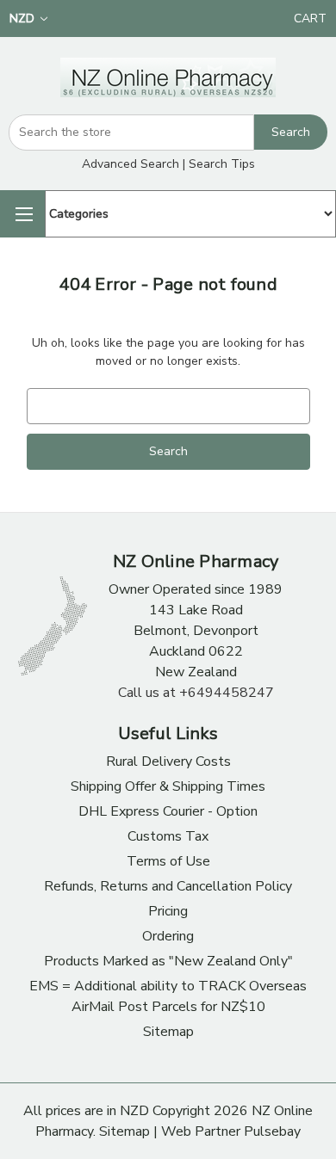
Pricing (168, 911)
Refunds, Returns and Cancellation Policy (168, 886)
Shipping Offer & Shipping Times (168, 786)
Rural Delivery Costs (168, 761)
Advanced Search (130, 164)
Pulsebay (272, 1131)
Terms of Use (168, 861)
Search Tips (222, 164)
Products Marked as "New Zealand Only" (168, 961)
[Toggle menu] (22, 213)
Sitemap (168, 1031)
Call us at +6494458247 (196, 692)
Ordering (168, 936)
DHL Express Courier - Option (168, 811)
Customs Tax (168, 836)
